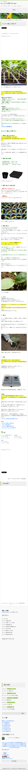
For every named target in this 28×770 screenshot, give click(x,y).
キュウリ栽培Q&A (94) (7, 632)
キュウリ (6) (4, 618)
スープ (7, 744)
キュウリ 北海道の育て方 (6, 435)
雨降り (22, 743)
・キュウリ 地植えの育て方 (7, 426)
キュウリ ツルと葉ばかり (7, 690)
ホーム (2, 20)
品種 (5, 744)
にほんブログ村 (5, 754)
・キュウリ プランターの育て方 (8, 427)
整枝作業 (5, 746)
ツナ (14, 742)
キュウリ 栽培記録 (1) (7, 624)
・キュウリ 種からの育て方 (7, 423)
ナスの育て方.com (6, 726)
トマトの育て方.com (6, 729)
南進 (2, 440)
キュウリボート (17, 743)
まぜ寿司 (12, 746)
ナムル (6, 742)
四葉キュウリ (22, 742)
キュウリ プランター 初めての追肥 (10, 695)
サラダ (12, 744)
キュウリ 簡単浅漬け (6, 700)
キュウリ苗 (12, 747)
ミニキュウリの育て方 (7, 704)
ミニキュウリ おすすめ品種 (8, 709)
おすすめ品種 (10, 742)
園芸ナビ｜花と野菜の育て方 (8, 720)
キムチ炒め (17, 747)
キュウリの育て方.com (8, 3)
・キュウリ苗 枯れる (6, 424)
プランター (19, 746)
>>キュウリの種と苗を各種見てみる (9, 418)
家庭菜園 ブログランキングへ (7, 758)
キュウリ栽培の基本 (8, 20)
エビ (10, 744)
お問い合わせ (5, 612)
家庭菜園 (18, 742)
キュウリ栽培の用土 (20, 603)
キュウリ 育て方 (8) (6, 628)
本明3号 (16, 435)
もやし (19, 744)
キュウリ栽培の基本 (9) (7, 634)
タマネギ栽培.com (6, 722)
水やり (3, 742)
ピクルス (8, 746)
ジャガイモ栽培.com (6, 731)
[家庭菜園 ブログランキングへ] (5, 757)
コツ (8, 743)
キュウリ (10, 478)
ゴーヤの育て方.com (6, 725)
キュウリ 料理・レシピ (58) (8, 622)
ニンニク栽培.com (6, 723)
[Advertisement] (14, 46)
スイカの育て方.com (6, 728)
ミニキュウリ (11, 743)
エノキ (23, 746)
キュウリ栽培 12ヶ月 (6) (7, 630)
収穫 (21, 744)
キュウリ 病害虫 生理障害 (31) (9, 626)
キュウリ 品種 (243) (6, 620)
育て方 (15, 478)
